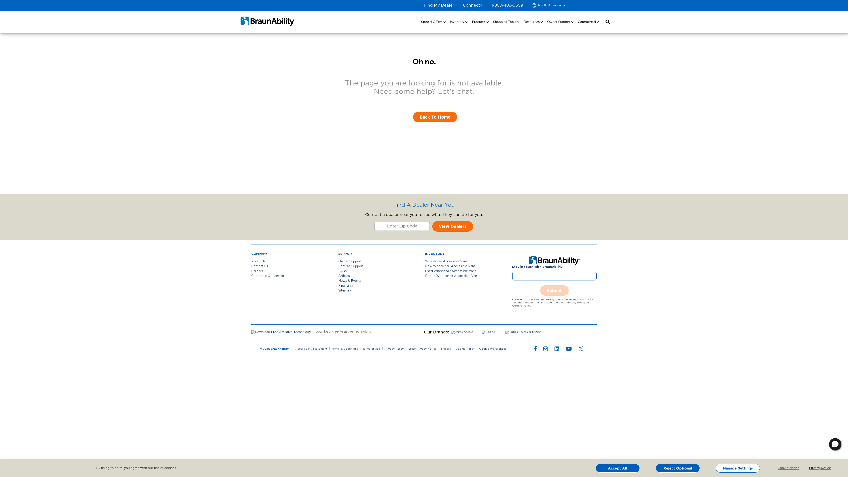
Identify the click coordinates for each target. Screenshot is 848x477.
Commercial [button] (587, 22)
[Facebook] (535, 349)
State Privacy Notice (422, 348)
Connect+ (473, 6)
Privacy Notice (816, 468)
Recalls (446, 348)
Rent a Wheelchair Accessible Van (451, 276)
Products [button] (479, 22)
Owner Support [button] (559, 22)
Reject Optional (677, 468)
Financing (345, 285)
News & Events (350, 280)
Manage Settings (738, 468)
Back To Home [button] (435, 117)
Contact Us (259, 266)
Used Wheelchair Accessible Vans (450, 271)
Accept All (617, 468)
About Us (258, 261)
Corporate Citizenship (267, 276)
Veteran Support (350, 266)
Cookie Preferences (492, 348)
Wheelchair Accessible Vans (446, 261)
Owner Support (350, 261)
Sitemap (344, 290)
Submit (554, 290)
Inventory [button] (457, 22)
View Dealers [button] (453, 226)
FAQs (342, 271)
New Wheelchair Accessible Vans (450, 266)
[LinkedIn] (557, 349)
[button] (608, 22)
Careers (257, 271)
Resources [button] (532, 22)
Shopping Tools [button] (505, 22)
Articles (344, 276)
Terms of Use (371, 348)
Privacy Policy (394, 348)
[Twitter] (580, 348)
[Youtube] (569, 349)
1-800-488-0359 (507, 6)
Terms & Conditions (345, 348)
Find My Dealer (439, 6)
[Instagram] (545, 349)
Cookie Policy (465, 348)
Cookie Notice (785, 468)
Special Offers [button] (432, 22)
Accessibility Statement (311, 348)
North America (549, 5)
